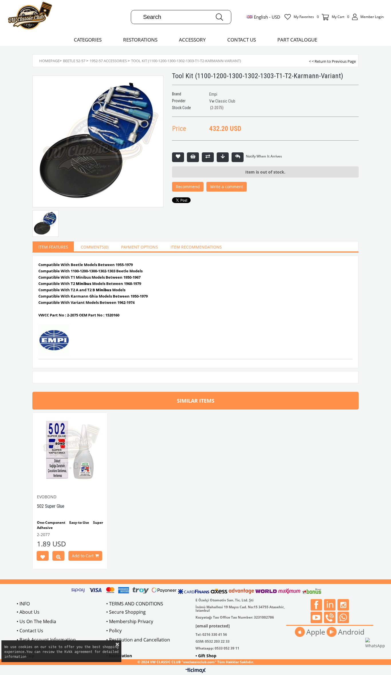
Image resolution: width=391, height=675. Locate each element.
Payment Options (139, 247)
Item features (53, 247)
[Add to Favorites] (178, 157)
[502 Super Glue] (70, 450)
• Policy (114, 630)
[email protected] (213, 626)
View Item (58, 557)
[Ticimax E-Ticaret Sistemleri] (195, 671)
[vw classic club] (30, 17)
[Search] (219, 17)
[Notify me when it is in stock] (238, 157)
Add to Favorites (43, 557)
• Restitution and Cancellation (138, 640)
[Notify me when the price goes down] (223, 157)
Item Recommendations (196, 247)
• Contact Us (30, 630)
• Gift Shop (206, 655)
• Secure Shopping (126, 612)
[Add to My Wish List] (193, 157)
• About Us (28, 612)
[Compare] (208, 157)
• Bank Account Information (46, 640)
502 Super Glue (50, 506)
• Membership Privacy (129, 621)
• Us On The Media (36, 621)
